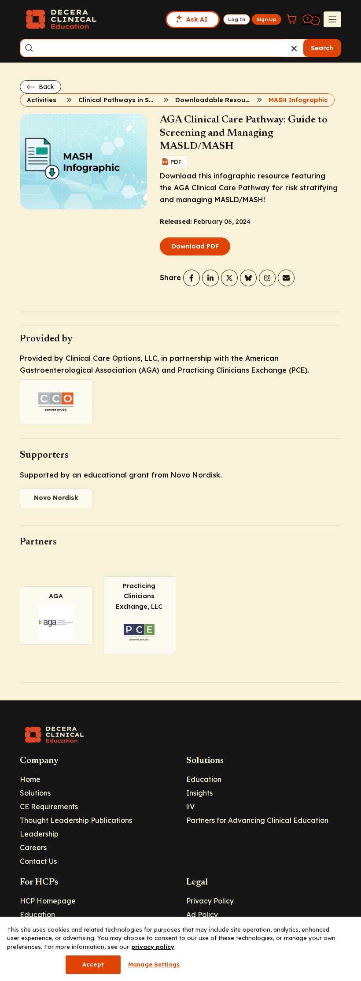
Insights (199, 793)
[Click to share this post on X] (229, 278)
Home (30, 779)
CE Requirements (49, 806)
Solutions (35, 793)
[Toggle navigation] (332, 19)
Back (45, 87)
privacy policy (152, 946)
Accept (93, 964)
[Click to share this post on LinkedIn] (210, 278)
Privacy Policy (210, 900)
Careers (33, 847)
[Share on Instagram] (267, 278)
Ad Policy (202, 914)
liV (190, 806)
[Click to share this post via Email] (286, 278)
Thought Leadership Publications (76, 820)
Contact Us (38, 861)
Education (203, 779)
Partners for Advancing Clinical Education (257, 820)
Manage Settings (154, 964)
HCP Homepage (48, 900)
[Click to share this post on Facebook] (191, 278)
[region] (180, 949)
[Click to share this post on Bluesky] (248, 278)
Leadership (39, 833)
